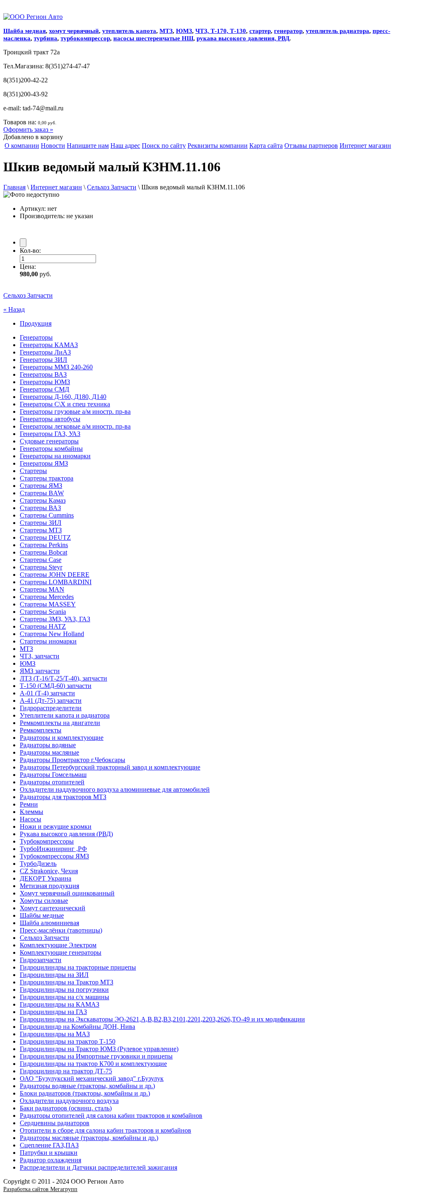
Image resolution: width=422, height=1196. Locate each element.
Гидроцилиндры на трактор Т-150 (67, 1041)
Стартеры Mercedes (47, 596)
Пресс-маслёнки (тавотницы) (61, 930)
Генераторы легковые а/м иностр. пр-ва (75, 426)
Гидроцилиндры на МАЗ (55, 1033)
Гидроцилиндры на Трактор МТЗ (66, 982)
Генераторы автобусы (50, 418)
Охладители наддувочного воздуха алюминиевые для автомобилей (115, 789)
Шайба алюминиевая (49, 922)
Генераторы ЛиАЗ (45, 352)
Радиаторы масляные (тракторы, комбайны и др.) (89, 1137)
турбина (45, 38)
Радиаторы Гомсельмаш (53, 774)
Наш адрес (125, 145)
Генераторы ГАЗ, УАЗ (50, 433)
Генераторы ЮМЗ (45, 381)
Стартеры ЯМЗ (41, 485)
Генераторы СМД (44, 389)
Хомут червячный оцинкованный (67, 893)
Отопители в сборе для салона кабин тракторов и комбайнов (105, 1130)
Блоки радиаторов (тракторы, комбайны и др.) (85, 1093)
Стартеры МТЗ (41, 530)
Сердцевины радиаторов (54, 1122)
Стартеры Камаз (43, 500)
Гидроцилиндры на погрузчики (64, 989)
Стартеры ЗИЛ (40, 522)
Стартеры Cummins (47, 515)
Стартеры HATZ (43, 626)
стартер (260, 31)
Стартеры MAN (42, 589)
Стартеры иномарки (48, 641)
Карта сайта (266, 145)
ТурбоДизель (38, 863)
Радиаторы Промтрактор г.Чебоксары (72, 759)
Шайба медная (24, 31)
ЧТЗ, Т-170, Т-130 (220, 31)
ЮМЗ (184, 31)
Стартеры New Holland (52, 633)
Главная (14, 187)
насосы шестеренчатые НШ (153, 38)
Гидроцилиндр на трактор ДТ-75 (66, 1071)
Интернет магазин (365, 145)
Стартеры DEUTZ (45, 537)
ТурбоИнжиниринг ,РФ (53, 848)
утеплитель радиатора (337, 31)
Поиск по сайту (164, 145)
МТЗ (166, 31)
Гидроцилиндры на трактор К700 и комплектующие (93, 1063)
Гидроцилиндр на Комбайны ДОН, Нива (77, 1026)
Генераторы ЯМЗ (44, 463)
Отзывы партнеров (311, 145)
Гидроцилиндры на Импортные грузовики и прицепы (96, 1056)
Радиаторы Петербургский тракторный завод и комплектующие (110, 767)
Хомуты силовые (44, 900)
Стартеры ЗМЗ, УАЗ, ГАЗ (55, 618)
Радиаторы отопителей (52, 782)
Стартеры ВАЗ (40, 507)
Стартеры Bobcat (43, 552)
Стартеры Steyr (41, 567)
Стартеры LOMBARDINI (55, 581)
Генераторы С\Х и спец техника (65, 404)
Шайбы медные (42, 915)
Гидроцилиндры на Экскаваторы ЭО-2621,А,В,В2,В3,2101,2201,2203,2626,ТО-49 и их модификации (162, 1019)
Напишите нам (88, 145)
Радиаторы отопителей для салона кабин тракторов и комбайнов (111, 1115)
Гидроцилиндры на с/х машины (64, 996)
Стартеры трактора (46, 478)
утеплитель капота (129, 31)
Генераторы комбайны (51, 448)
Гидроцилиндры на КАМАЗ (59, 1004)
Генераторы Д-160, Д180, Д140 (63, 396)
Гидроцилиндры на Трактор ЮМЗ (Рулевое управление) (99, 1048)
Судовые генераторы (49, 441)
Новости (53, 145)
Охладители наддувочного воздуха (69, 1100)
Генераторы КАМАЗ (49, 344)
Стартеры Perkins (44, 544)
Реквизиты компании (218, 145)
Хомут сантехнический (52, 908)
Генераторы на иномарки (55, 455)
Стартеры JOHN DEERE (54, 574)
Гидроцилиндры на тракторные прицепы (78, 967)
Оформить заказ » (28, 129)
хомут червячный (74, 31)
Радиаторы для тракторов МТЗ (63, 796)
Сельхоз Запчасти (111, 187)
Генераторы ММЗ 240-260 (56, 367)
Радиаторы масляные (49, 752)
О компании (22, 145)
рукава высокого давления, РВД (243, 38)
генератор (288, 31)
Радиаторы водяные (48, 744)
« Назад (14, 309)
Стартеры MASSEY (48, 604)
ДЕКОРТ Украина (45, 878)
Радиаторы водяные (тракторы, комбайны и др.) (87, 1085)
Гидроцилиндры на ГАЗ (53, 1011)
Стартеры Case (40, 559)
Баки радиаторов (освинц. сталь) (66, 1108)
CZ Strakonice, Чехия (49, 870)
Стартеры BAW (42, 493)
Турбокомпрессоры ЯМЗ (54, 856)
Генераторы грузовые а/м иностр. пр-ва (75, 411)
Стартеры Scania (43, 611)
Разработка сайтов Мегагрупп (40, 1189)
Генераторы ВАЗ (43, 374)
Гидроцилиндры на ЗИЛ (54, 974)
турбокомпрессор (85, 38)
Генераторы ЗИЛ (43, 359)
